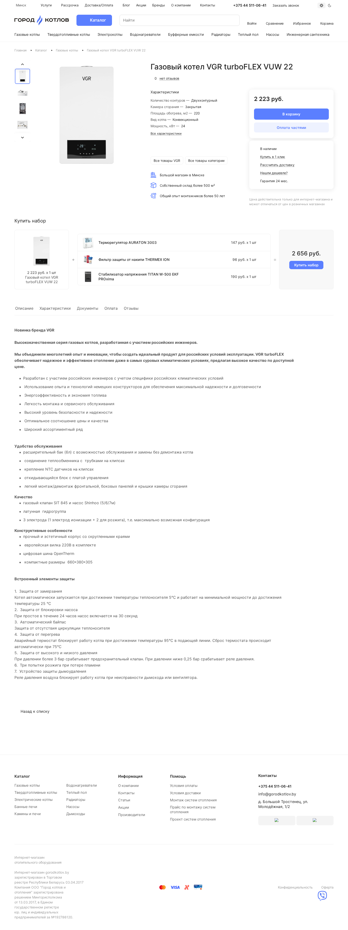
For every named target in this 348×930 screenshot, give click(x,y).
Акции (123, 807)
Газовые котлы (67, 50)
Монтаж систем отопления (193, 800)
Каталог (41, 50)
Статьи (124, 800)
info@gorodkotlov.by (277, 794)
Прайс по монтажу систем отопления (192, 809)
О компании (128, 785)
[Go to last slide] (22, 64)
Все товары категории (206, 161)
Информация (130, 776)
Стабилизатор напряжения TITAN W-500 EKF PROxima (138, 276)
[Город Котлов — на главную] (41, 20)
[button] (22, 76)
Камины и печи (27, 814)
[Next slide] (22, 137)
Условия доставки (185, 793)
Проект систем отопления (193, 819)
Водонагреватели (81, 785)
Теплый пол (76, 792)
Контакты (126, 793)
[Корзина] (327, 17)
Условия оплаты (183, 785)
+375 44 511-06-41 (249, 5)
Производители (131, 814)
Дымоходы (75, 814)
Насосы (72, 806)
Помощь (178, 776)
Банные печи (25, 806)
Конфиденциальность (295, 887)
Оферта (327, 887)
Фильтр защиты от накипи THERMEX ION (134, 259)
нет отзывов (169, 78)
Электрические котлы (33, 799)
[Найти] (231, 20)
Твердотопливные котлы (35, 792)
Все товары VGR (167, 161)
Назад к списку (35, 711)
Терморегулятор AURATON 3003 (127, 242)
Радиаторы (75, 799)
